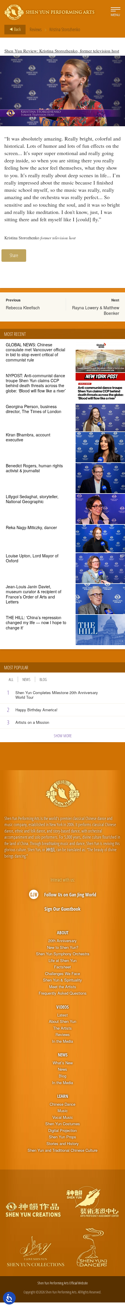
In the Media (62, 1041)
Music (63, 1110)
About (62, 932)
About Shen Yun (62, 1021)
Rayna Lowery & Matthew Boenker (95, 310)
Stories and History (63, 1143)
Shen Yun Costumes (62, 1123)
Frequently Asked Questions (63, 993)
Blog (43, 679)
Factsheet (62, 967)
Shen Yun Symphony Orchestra (62, 953)
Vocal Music (62, 1117)
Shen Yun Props (62, 1137)
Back (17, 29)
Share (14, 255)
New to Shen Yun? (62, 947)
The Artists (62, 1028)
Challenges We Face (62, 973)
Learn (62, 1096)
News (26, 679)
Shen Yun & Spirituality (62, 980)
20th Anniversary (62, 940)
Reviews (36, 29)
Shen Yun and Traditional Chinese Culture (62, 1150)
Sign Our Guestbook (62, 909)
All (11, 679)
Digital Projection (62, 1130)
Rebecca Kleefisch (23, 307)
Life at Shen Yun (62, 960)
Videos (62, 1007)
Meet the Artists (62, 986)
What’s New (63, 1062)
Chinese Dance (62, 1104)
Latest (62, 1015)
